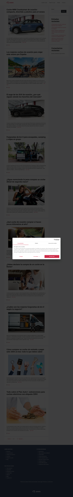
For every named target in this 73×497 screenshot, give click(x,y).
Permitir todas (52, 256)
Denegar (21, 256)
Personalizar (36, 256)
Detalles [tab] (36, 243)
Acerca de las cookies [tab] (52, 243)
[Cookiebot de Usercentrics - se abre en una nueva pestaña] (54, 240)
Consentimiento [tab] (20, 243)
